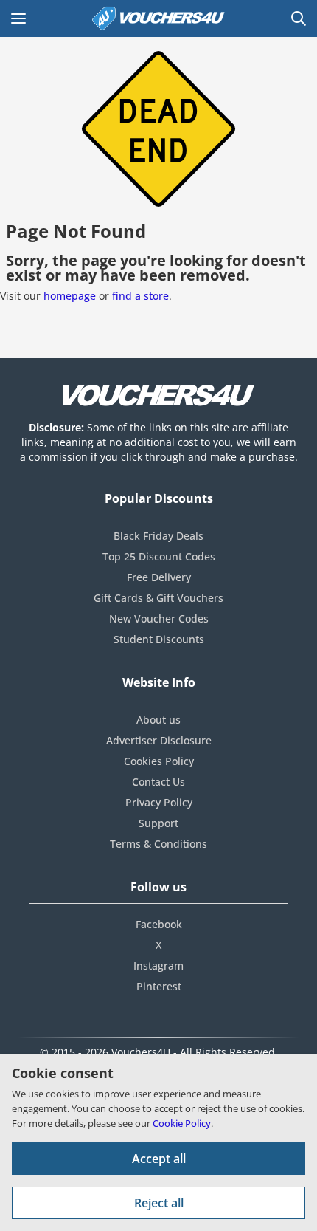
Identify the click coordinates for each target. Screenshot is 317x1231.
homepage (69, 296)
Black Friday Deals (158, 536)
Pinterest (158, 986)
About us (158, 720)
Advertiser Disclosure (159, 740)
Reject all (159, 1203)
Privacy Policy (158, 802)
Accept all (159, 1159)
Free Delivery (159, 577)
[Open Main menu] (18, 18)
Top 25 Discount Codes (158, 556)
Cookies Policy (159, 761)
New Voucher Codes (159, 618)
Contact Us (158, 782)
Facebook (159, 924)
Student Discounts (159, 639)
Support (158, 823)
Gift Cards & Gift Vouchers (158, 598)
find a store (140, 296)
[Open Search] (298, 18)
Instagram (158, 966)
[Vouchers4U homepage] (158, 18)
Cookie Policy (182, 1123)
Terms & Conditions (158, 844)
